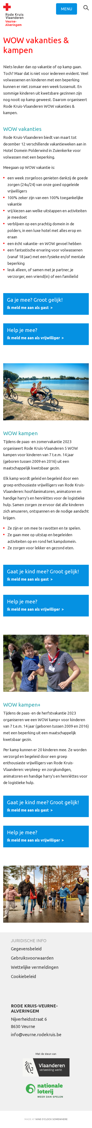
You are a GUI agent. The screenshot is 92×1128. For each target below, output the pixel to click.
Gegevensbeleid (26, 948)
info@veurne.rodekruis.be (36, 1034)
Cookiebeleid (23, 976)
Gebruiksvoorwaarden (32, 957)
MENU (66, 9)
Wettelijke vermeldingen (34, 967)
